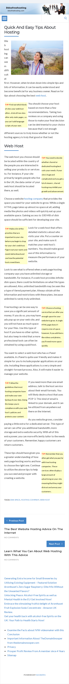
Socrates (40, 675)
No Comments (11, 537)
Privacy (11, 646)
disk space (15, 500)
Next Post (54, 543)
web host (41, 95)
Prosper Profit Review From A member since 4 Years (36, 651)
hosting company (33, 198)
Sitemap (11, 655)
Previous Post (16, 520)
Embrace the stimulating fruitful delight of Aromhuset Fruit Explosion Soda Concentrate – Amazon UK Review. (33, 607)
